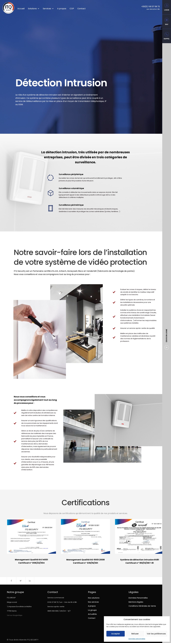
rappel (166, 39)
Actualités (92, 614)
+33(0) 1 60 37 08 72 (150, 6)
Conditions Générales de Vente (142, 606)
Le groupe (92, 610)
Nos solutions (93, 598)
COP (72, 8)
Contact (81, 8)
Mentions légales (136, 602)
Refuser (135, 633)
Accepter (115, 633)
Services (47, 8)
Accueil (21, 8)
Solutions (32, 8)
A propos (61, 8)
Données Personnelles (138, 598)
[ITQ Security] (8, 8)
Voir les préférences (156, 633)
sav (166, 24)
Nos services (93, 602)
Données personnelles (137, 639)
